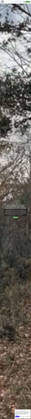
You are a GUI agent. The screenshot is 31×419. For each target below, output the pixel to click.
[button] (29, 410)
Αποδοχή (17, 416)
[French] (24, 1)
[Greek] (24, 2)
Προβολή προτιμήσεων (27, 416)
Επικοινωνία (27, 1)
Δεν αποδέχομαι (22, 416)
